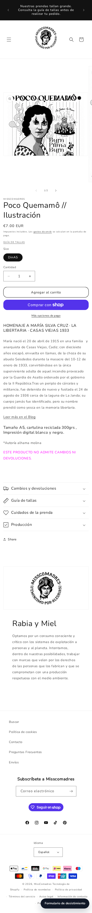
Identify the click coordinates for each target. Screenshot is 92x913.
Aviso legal (46, 896)
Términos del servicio (22, 896)
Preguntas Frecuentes (25, 752)
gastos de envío (42, 231)
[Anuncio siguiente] (84, 10)
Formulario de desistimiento (65, 903)
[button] (9, 40)
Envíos (14, 762)
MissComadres (43, 884)
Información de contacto (73, 896)
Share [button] (12, 539)
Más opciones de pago (46, 315)
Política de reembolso (37, 889)
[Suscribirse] (71, 791)
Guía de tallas (14, 242)
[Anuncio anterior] (8, 10)
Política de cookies (23, 732)
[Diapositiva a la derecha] (56, 190)
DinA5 (13, 257)
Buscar (14, 722)
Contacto (16, 742)
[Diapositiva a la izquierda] (36, 190)
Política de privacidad (68, 889)
